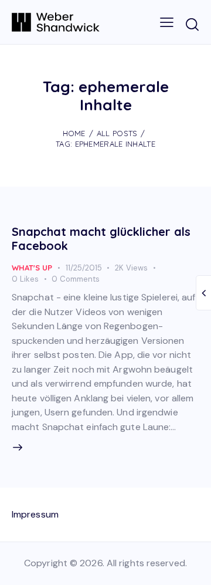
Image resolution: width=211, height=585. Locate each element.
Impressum (35, 514)
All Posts (117, 133)
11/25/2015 (84, 268)
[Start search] (192, 24)
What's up (32, 267)
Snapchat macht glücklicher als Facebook (101, 238)
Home (74, 133)
